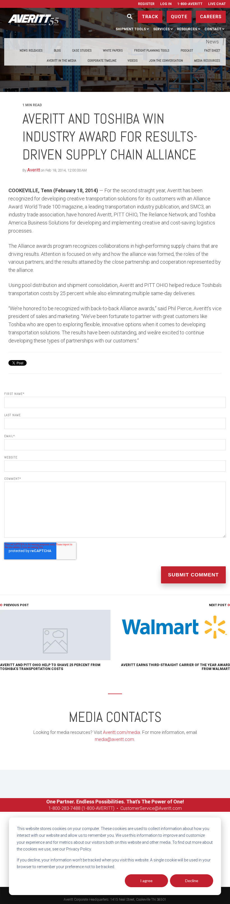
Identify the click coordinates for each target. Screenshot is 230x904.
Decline (191, 880)
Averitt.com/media (121, 732)
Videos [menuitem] (133, 60)
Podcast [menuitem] (187, 50)
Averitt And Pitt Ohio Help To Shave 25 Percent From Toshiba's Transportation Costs (50, 667)
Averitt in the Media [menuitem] (61, 60)
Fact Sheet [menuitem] (212, 50)
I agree (146, 880)
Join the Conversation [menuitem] (166, 60)
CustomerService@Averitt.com (151, 808)
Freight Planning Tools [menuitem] (151, 50)
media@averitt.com (114, 739)
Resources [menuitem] (187, 29)
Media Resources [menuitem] (207, 60)
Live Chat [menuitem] (217, 4)
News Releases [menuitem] (31, 50)
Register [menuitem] (146, 4)
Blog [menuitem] (57, 50)
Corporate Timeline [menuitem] (102, 60)
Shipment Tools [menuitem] (131, 29)
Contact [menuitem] (212, 29)
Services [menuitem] (161, 29)
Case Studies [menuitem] (82, 50)
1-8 (52, 808)
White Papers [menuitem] (113, 50)
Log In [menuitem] (166, 4)
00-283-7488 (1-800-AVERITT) (85, 808)
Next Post (218, 605)
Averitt (33, 170)
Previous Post (16, 605)
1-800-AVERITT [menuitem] (190, 4)
